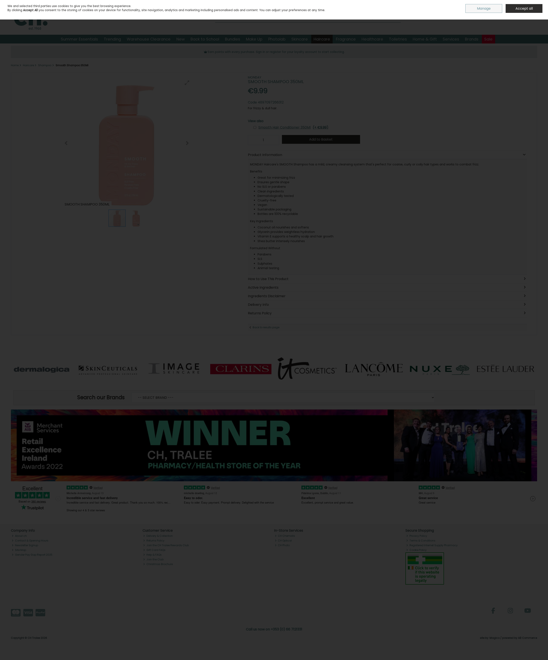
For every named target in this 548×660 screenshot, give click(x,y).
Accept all (524, 8)
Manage (484, 8)
